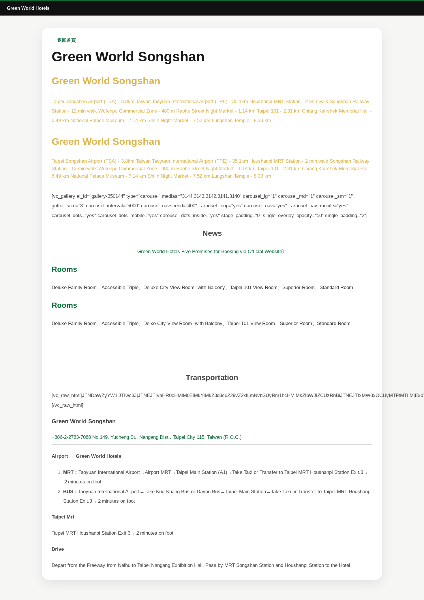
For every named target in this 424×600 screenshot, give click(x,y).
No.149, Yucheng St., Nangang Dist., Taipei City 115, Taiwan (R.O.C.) (167, 437)
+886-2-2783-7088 (71, 437)
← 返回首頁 (64, 40)
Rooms (64, 269)
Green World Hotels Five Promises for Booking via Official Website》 (212, 251)
